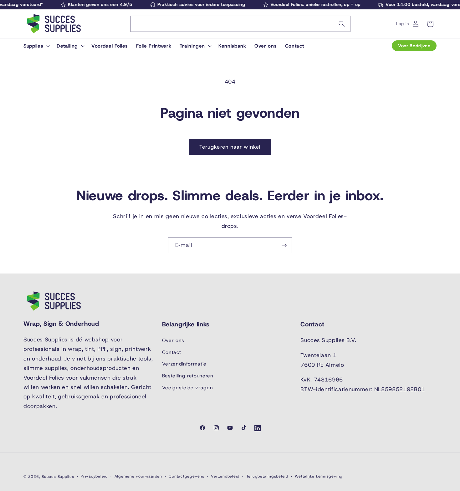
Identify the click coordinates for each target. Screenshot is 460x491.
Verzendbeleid (225, 476)
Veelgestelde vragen (187, 387)
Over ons (173, 340)
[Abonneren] (284, 245)
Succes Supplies (58, 476)
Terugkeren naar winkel (230, 146)
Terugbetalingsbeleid (267, 476)
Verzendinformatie (184, 364)
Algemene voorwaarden (138, 476)
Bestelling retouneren (187, 375)
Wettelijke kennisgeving (319, 476)
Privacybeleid (94, 476)
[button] (36, 45)
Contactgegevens (186, 476)
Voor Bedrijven (414, 46)
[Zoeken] (341, 24)
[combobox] (240, 24)
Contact (171, 352)
